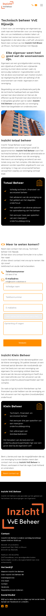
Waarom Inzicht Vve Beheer (12, 572)
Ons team (5, 581)
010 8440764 (14, 555)
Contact (4, 584)
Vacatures (5, 587)
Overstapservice (7, 578)
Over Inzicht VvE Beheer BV (12, 575)
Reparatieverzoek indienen (12, 590)
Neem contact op (11, 473)
